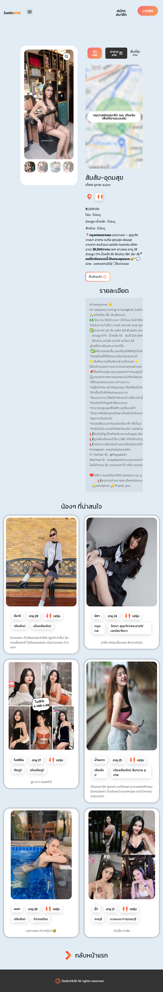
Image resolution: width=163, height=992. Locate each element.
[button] (29, 12)
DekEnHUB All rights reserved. (83, 980)
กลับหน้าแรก (91, 955)
